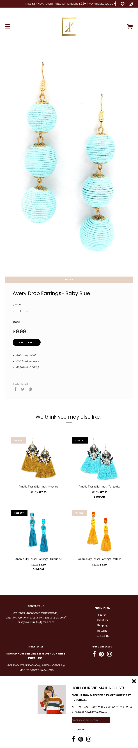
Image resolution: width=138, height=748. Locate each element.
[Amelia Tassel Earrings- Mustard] (38, 459)
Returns (102, 630)
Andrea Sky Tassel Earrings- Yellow (99, 559)
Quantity (17, 304)
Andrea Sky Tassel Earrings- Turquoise (38, 559)
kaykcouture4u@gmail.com (37, 622)
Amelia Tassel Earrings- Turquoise (99, 486)
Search (102, 614)
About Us (102, 620)
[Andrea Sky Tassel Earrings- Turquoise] (38, 532)
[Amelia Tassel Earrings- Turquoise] (99, 459)
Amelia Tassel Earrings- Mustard (38, 486)
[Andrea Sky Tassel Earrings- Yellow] (99, 532)
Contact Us (102, 636)
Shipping (102, 625)
